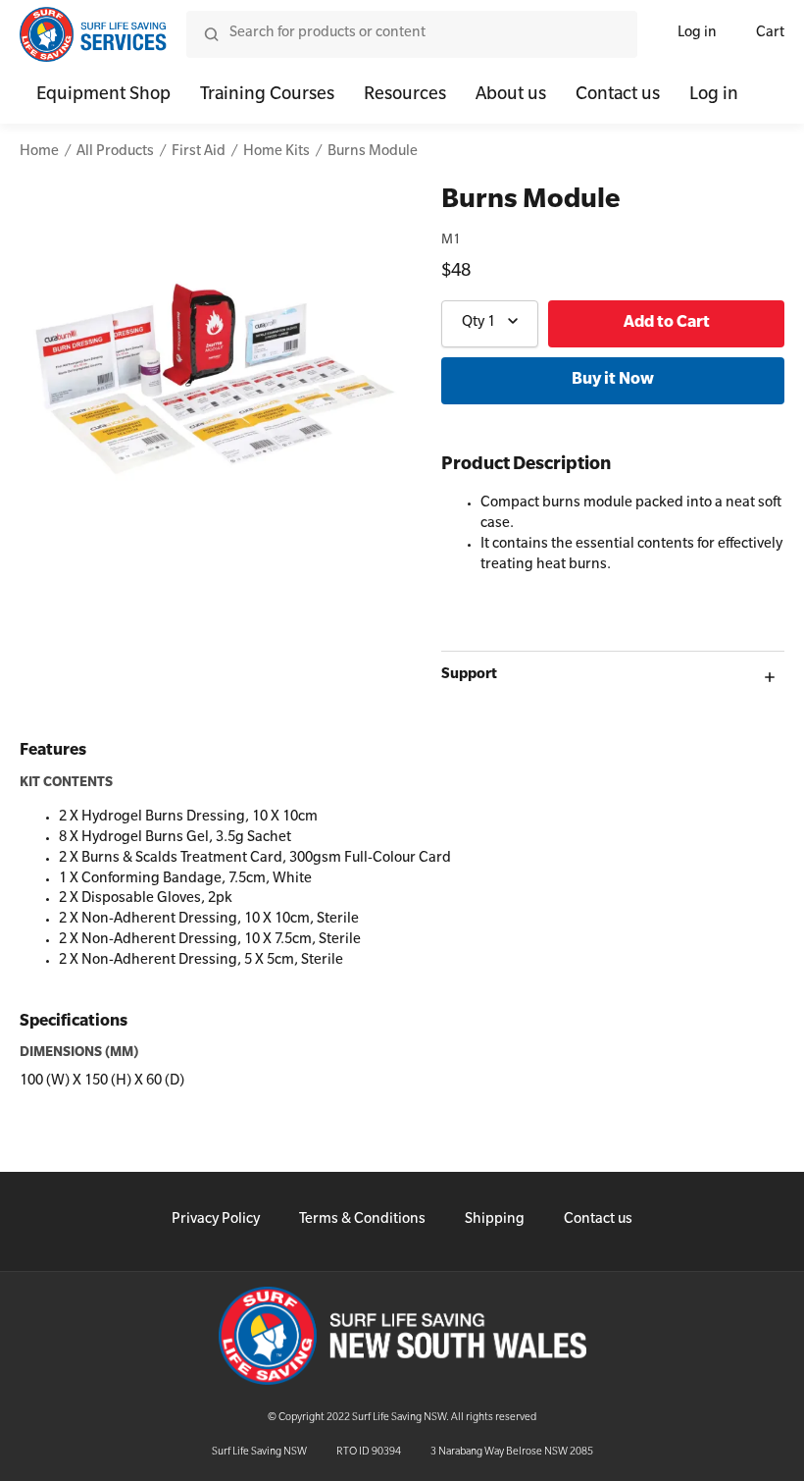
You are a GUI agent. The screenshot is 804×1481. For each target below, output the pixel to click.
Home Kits (276, 153)
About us (511, 96)
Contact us (618, 96)
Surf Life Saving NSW (259, 1452)
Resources (405, 96)
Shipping (495, 1221)
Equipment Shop (103, 96)
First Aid (199, 153)
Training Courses (267, 96)
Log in (697, 34)
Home (39, 153)
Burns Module (372, 153)
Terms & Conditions (362, 1221)
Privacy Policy (216, 1221)
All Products (115, 153)
